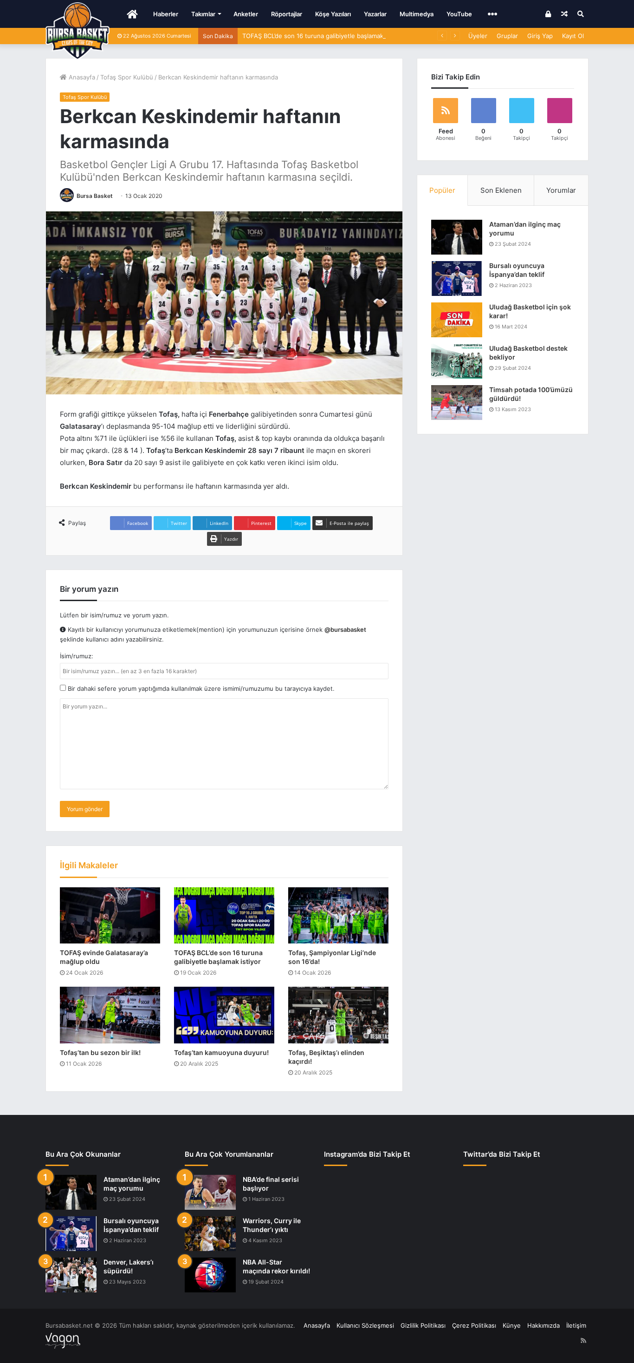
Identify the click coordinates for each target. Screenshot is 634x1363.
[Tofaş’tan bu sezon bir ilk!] (110, 1015)
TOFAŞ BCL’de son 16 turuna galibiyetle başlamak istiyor (322, 35)
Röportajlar (286, 14)
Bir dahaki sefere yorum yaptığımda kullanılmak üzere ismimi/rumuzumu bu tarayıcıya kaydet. (200, 688)
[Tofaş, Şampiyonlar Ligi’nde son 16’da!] (338, 915)
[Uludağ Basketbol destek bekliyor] (456, 361)
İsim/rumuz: (76, 656)
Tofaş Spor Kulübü (126, 77)
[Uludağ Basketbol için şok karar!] (456, 319)
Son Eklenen (501, 190)
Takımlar (203, 14)
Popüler (442, 190)
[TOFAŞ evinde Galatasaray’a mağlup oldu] (110, 915)
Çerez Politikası (474, 1325)
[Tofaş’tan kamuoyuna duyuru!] (224, 1015)
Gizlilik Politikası (423, 1325)
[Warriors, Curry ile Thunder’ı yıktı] (210, 1233)
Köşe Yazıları (333, 14)
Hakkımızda (543, 1325)
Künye (512, 1325)
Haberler (165, 14)
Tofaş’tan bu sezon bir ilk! (100, 1052)
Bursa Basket (95, 195)
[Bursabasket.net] (77, 31)
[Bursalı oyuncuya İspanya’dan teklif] (456, 278)
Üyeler (477, 35)
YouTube (459, 14)
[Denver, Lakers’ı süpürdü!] (71, 1275)
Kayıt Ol (573, 35)
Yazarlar (375, 14)
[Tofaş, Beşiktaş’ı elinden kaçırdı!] (338, 1015)
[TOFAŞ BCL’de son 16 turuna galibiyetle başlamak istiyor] (224, 915)
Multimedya (416, 14)
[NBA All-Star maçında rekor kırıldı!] (210, 1275)
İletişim (576, 1325)
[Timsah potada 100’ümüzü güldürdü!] (456, 402)
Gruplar (507, 35)
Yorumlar (561, 190)
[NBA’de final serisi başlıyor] (210, 1192)
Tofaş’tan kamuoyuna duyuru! (221, 1052)
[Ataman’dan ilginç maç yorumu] (456, 237)
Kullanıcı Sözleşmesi (365, 1325)
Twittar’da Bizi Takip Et (501, 1154)
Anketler (245, 14)
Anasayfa (81, 77)
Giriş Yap (540, 35)
